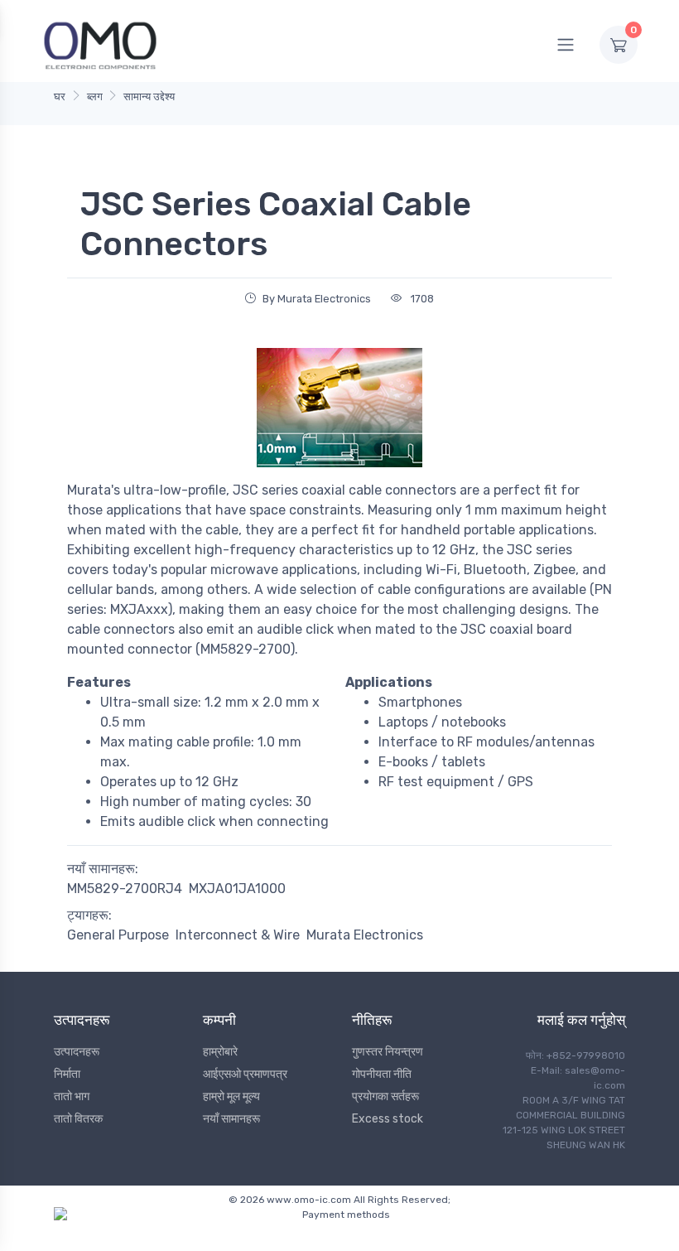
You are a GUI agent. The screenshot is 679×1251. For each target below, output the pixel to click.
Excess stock (387, 1119)
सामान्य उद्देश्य (149, 96)
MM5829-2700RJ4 (124, 888)
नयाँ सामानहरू (231, 1119)
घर (59, 96)
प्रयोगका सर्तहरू (385, 1096)
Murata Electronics (364, 935)
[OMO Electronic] (100, 44)
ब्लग (95, 96)
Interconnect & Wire (238, 935)
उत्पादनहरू (76, 1052)
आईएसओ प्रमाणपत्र (245, 1074)
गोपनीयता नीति (382, 1074)
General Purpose (118, 935)
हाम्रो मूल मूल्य (231, 1096)
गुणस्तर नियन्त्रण (387, 1052)
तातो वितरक (78, 1119)
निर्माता (67, 1074)
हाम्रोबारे (220, 1052)
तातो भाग (71, 1096)
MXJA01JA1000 (237, 888)
